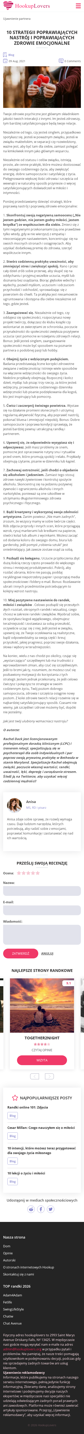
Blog (11, 55)
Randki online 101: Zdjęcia (27, 1107)
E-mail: (8, 902)
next (49, 1076)
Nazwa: (9, 883)
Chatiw (8, 1316)
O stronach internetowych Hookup (28, 1267)
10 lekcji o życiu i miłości (26, 1173)
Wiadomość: (12, 921)
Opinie (8, 1253)
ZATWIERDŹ (20, 953)
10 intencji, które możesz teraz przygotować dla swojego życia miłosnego (41, 1150)
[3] (28, 873)
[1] (19, 873)
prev (34, 1076)
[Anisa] (14, 805)
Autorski (9, 1260)
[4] (33, 873)
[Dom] (26, 6)
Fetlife (7, 1302)
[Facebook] (41, 1209)
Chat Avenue (12, 1323)
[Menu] (78, 6)
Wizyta (42, 1060)
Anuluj (47, 953)
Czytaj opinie (42, 1050)
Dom (6, 1246)
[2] (23, 873)
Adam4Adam (12, 1295)
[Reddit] (31, 1209)
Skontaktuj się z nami (18, 1274)
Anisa (31, 801)
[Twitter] (50, 1209)
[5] (38, 873)
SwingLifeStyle (13, 1309)
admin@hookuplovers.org (22, 1349)
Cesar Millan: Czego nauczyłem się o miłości (41, 1128)
